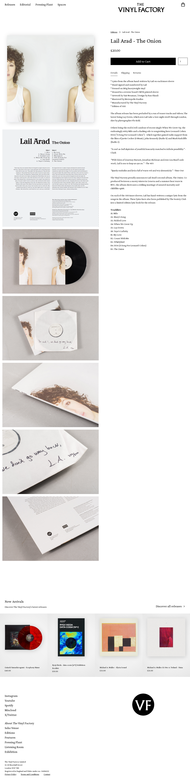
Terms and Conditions (30, 774)
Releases (10, 4)
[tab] (114, 73)
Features (10, 737)
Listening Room (14, 747)
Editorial (25, 4)
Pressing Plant (44, 4)
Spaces (62, 4)
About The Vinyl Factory (19, 723)
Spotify (9, 705)
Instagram (11, 695)
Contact (47, 774)
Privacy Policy (10, 774)
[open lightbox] (50, 79)
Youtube (10, 700)
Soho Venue (12, 728)
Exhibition (11, 751)
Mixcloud (10, 710)
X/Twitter (11, 714)
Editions (10, 732)
